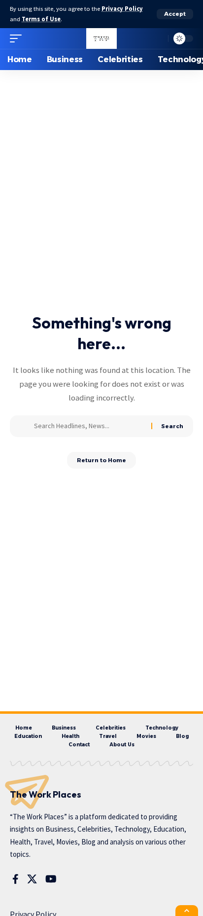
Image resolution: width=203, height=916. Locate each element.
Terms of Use (41, 19)
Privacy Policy (122, 8)
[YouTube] (51, 879)
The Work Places (45, 794)
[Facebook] (15, 879)
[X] (32, 879)
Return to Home (101, 460)
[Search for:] (89, 426)
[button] (175, 14)
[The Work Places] (101, 38)
